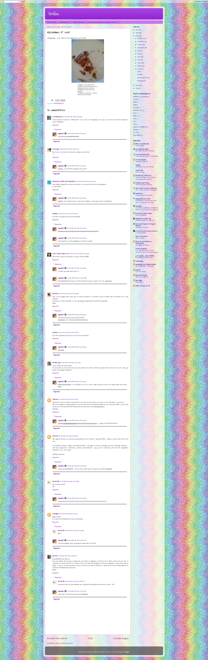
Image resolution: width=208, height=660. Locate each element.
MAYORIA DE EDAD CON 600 (145, 151)
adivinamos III (65, 22)
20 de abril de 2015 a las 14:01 (76, 133)
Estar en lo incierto (141, 236)
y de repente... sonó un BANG (145, 256)
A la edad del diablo (142, 149)
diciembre (140, 38)
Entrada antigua (120, 638)
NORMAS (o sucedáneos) (141, 97)
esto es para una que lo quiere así (146, 188)
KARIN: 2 (135, 105)
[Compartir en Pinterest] (64, 100)
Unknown (55, 399)
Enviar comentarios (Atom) (64, 643)
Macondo (55, 293)
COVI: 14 (136, 124)
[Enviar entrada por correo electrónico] (52, 100)
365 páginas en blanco (142, 245)
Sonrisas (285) (140, 145)
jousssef (138, 270)
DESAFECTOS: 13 (138, 110)
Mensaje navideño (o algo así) (145, 220)
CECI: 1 (135, 121)
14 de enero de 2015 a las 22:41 (68, 214)
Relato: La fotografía (142, 277)
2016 (137, 33)
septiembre (141, 48)
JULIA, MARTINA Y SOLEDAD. (145, 266)
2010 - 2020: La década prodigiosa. (146, 190)
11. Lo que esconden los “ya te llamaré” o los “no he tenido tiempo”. (147, 251)
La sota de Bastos (141, 233)
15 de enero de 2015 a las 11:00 (70, 363)
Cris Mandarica (57, 117)
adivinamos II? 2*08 (143, 78)
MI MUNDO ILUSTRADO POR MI (146, 264)
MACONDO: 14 (138, 135)
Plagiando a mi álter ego (143, 219)
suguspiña (61, 133)
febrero (140, 66)
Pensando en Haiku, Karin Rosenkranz (64, 181)
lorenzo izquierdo (141, 249)
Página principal (78, 22)
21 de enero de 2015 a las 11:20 (74, 581)
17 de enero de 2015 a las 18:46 (69, 481)
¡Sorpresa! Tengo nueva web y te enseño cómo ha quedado (146, 178)
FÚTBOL (139, 75)
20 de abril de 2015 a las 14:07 (76, 540)
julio (139, 51)
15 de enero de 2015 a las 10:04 (68, 332)
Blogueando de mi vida (143, 199)
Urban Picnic (139, 282)
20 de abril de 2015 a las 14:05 (76, 381)
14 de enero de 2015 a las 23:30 (79, 253)
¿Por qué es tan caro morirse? (145, 167)
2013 (137, 88)
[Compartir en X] (60, 100)
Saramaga (55, 149)
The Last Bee (51, 22)
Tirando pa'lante (141, 160)
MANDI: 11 (136, 130)
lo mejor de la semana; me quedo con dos (102, 22)
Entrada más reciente (57, 638)
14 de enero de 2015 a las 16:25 (72, 117)
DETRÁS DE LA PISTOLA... (144, 175)
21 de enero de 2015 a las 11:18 (74, 530)
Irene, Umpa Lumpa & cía (60, 253)
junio (139, 54)
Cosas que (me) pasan (142, 154)
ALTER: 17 (136, 132)
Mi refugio (139, 280)
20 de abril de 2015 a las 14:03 (76, 198)
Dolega (138, 165)
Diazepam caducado (142, 161)
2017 (137, 30)
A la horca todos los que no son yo (146, 231)
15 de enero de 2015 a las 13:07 (68, 399)
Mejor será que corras (143, 286)
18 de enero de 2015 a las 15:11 (68, 514)
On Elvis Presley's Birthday (144, 184)
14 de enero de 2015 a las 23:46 (69, 293)
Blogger (127, 652)
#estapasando (141, 81)
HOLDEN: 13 (137, 108)
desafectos (139, 193)
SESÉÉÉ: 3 (136, 99)
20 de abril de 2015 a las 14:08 (76, 278)
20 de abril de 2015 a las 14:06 (76, 466)
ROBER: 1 (135, 102)
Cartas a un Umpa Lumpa (144, 213)
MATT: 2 (136, 113)
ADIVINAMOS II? (59, 103)
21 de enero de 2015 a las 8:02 (67, 556)
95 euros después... (141, 215)
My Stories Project (141, 275)
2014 (137, 85)
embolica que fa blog (142, 183)
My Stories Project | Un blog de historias (145, 225)
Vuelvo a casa (140, 172)
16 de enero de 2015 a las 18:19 (68, 436)
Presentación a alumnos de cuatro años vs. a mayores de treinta (146, 201)
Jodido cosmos (140, 238)
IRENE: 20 (136, 116)
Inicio (90, 638)
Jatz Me (54, 556)
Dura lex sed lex (141, 271)
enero (139, 69)
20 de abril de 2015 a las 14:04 (76, 228)
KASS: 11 (135, 119)
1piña (53, 14)
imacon (108, 652)
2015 (137, 36)
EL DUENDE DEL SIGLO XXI (144, 257)
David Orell (139, 170)
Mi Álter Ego (56, 363)
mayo (139, 57)
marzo (139, 63)
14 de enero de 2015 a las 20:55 (86, 181)
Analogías (55, 514)
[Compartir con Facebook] (62, 100)
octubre (140, 45)
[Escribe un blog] (58, 100)
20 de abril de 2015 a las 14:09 (76, 238)
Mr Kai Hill (55, 481)
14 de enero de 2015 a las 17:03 (69, 149)
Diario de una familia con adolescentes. (144, 242)
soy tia (139, 71)
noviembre (141, 41)
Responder (55, 125)
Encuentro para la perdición (144, 195)
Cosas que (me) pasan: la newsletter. (147, 156)
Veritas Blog (139, 261)
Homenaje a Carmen (142, 227)
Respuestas (58, 129)
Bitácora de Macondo (142, 144)
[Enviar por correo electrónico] (56, 100)
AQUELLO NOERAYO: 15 (140, 127)
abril (139, 60)
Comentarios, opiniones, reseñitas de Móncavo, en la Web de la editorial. (147, 209)
